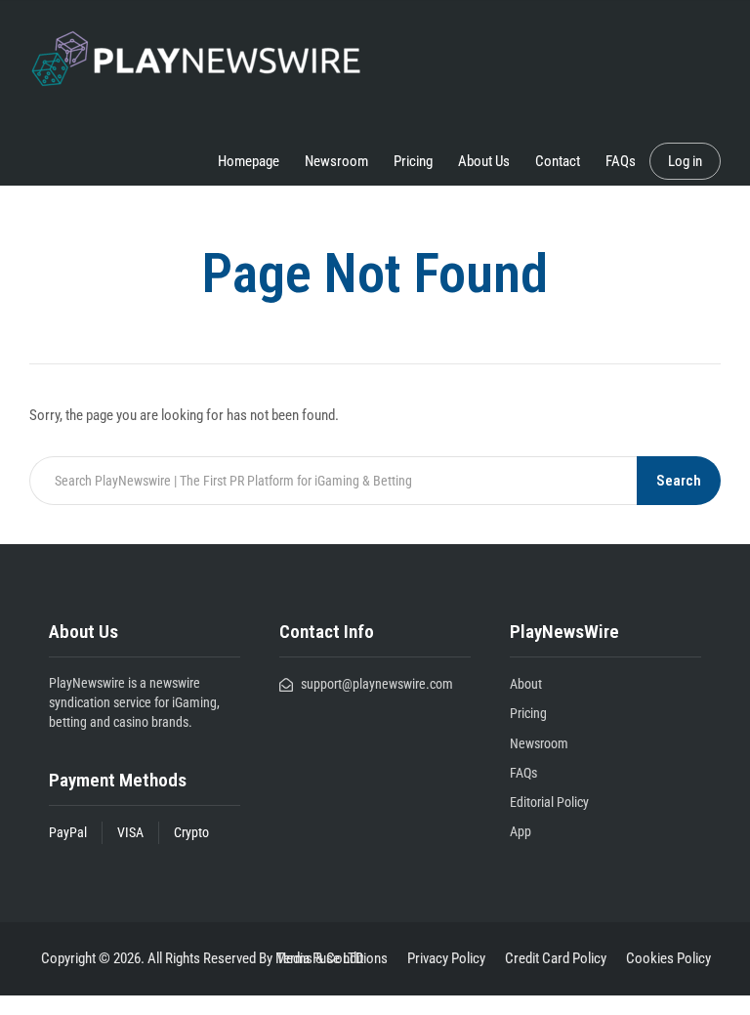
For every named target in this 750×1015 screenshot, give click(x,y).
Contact (557, 161)
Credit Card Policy (555, 958)
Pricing (413, 161)
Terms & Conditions (332, 958)
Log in (685, 161)
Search (678, 480)
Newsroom (336, 161)
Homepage (248, 161)
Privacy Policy (446, 958)
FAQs (620, 161)
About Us (484, 161)
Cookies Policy (668, 958)
